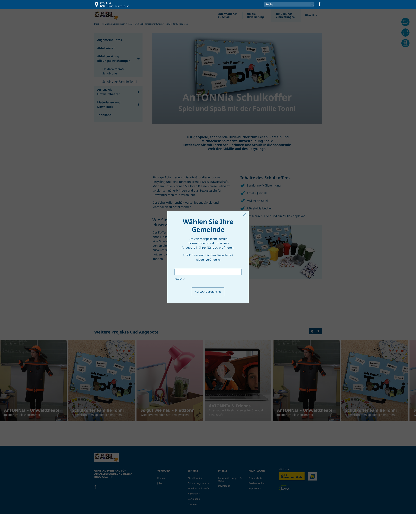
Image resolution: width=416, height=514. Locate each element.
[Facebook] (319, 4)
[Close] (244, 214)
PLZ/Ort (180, 278)
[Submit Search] (313, 4)
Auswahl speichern (208, 291)
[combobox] (289, 4)
